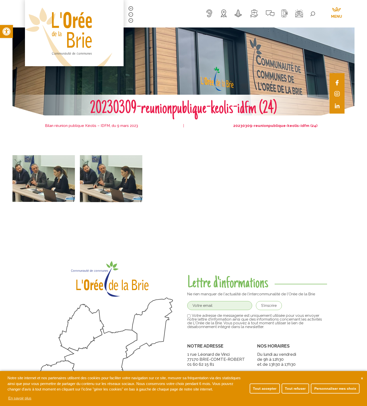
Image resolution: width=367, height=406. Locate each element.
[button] (6, 31)
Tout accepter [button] (264, 389)
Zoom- (131, 14)
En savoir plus (19, 398)
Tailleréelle (131, 20)
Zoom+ (131, 8)
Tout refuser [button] (295, 389)
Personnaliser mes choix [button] (335, 389)
